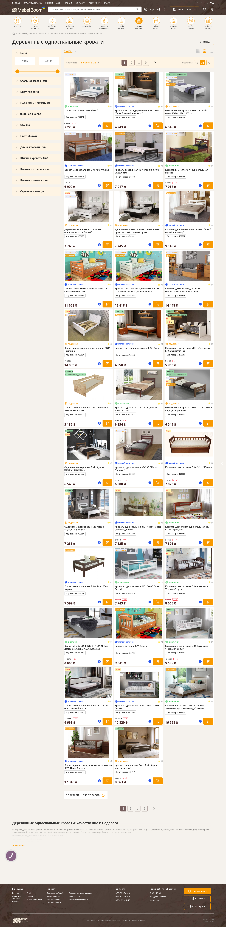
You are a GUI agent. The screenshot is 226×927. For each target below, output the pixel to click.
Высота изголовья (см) (35, 169)
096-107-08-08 (122, 896)
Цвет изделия (29, 91)
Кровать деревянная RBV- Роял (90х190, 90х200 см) (137, 171)
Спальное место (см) (33, 80)
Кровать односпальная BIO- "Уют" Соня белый (137, 588)
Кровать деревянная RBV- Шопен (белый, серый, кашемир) (188, 231)
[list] (211, 51)
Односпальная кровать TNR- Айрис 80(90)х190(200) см (84, 528)
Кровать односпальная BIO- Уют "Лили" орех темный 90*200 (86, 707)
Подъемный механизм (35, 103)
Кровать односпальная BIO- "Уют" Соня (86, 169)
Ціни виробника (53, 899)
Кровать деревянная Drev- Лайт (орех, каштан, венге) (136, 766)
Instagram (200, 906)
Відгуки (49, 3)
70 (208, 62)
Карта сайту (155, 900)
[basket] (212, 9)
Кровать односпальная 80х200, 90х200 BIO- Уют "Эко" (136, 409)
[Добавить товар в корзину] (107, 125)
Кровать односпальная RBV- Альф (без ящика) (86, 588)
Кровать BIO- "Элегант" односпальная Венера (186, 171)
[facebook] (164, 9)
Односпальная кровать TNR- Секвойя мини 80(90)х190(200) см (186, 112)
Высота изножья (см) (34, 180)
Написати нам (200, 891)
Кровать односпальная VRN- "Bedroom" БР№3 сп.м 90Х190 (86, 409)
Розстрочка (94, 3)
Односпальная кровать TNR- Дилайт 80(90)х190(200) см (85, 469)
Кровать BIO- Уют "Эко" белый (81, 110)
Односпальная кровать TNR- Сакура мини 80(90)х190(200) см (188, 409)
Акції (58, 3)
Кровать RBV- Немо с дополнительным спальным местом (86, 290)
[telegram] (152, 9)
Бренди (68, 3)
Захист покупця (53, 896)
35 (202, 62)
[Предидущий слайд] (67, 87)
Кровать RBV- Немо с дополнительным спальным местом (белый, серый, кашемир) (137, 290)
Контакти (80, 3)
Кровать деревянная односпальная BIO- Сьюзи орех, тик (187, 528)
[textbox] (95, 9)
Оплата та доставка (16, 897)
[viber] (146, 9)
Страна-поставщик (32, 191)
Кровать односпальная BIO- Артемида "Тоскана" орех (186, 588)
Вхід (212, 3)
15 (196, 62)
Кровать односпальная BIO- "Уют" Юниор (188, 467)
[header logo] (28, 9)
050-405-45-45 (122, 900)
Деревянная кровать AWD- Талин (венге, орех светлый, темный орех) (137, 231)
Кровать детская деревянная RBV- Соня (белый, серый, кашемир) (137, 112)
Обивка (25, 125)
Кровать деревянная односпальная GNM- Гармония (87, 349)
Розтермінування (34, 899)
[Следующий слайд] (110, 87)
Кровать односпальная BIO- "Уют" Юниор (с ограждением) (138, 528)
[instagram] (158, 9)
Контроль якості (54, 902)
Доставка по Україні (55, 893)
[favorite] (204, 9)
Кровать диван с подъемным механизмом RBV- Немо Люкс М (88, 766)
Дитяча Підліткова (26, 33)
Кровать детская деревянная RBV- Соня (137, 348)
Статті (107, 3)
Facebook (200, 898)
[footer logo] (20, 920)
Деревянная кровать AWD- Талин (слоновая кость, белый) (82, 231)
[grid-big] (197, 51)
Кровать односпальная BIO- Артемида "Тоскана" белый (186, 647)
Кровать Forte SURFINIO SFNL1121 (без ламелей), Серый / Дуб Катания (86, 647)
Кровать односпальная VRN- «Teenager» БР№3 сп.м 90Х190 (187, 349)
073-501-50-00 (122, 893)
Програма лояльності (78, 899)
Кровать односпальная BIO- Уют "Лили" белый (137, 707)
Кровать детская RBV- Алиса (131, 646)
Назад (206, 41)
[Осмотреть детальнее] (88, 101)
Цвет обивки (28, 136)
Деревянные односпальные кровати (84, 33)
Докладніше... (19, 845)
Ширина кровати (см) (34, 158)
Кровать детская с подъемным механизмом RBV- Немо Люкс (182, 290)
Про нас (16, 3)
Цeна (23, 53)
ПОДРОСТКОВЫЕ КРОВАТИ (51, 33)
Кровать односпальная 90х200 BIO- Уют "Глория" (137, 469)
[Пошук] (138, 9)
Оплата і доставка (33, 3)
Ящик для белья (30, 114)
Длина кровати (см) (33, 147)
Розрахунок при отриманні (80, 893)
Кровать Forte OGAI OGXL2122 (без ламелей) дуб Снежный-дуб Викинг (185, 707)
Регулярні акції (75, 896)
